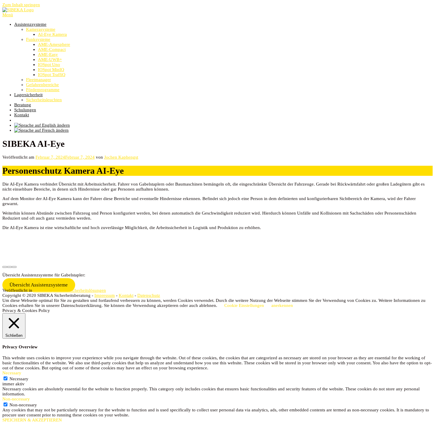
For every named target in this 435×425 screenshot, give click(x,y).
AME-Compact (52, 49)
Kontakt (21, 114)
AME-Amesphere (54, 44)
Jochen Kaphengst (121, 157)
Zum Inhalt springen (21, 4)
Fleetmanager (38, 79)
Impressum (104, 295)
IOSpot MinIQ (51, 69)
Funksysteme (38, 39)
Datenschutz (148, 295)
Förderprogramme (42, 89)
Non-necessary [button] (16, 399)
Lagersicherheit (28, 94)
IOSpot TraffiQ (51, 74)
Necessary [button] (11, 373)
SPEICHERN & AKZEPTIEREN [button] (32, 420)
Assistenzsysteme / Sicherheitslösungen (69, 290)
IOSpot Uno (49, 64)
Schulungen (25, 109)
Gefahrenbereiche (42, 84)
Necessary (18, 378)
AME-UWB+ (50, 59)
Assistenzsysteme (30, 24)
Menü (7, 14)
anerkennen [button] (282, 305)
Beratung (22, 104)
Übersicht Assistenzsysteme (38, 285)
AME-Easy (48, 54)
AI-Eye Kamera (52, 34)
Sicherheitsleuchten (44, 99)
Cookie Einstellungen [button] (244, 305)
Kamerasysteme (40, 29)
